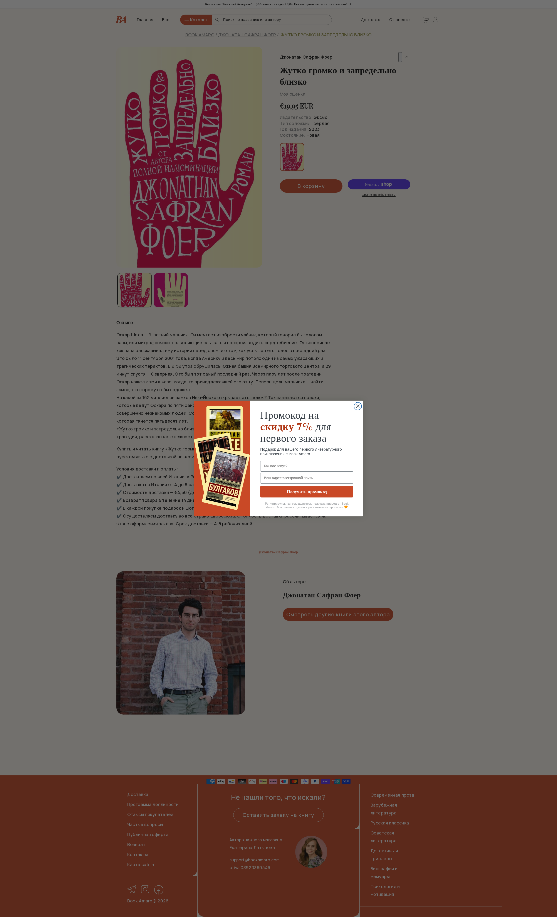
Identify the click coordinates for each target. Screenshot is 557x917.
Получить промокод (307, 491)
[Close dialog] (358, 406)
